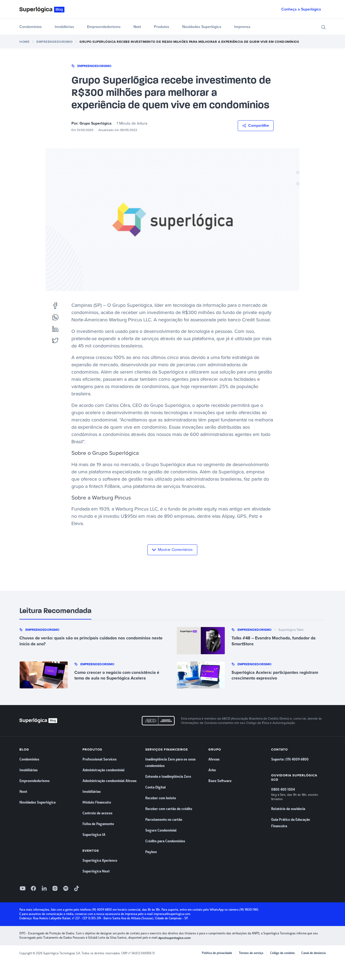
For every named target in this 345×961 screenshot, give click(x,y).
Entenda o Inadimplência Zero (168, 776)
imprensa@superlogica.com (172, 914)
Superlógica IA (93, 834)
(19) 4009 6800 (102, 910)
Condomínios (30, 26)
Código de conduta (282, 953)
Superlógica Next (96, 871)
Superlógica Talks (291, 630)
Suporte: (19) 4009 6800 (290, 759)
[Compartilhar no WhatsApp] (55, 317)
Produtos (161, 26)
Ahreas (214, 759)
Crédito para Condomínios (165, 841)
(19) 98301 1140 (248, 910)
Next (137, 26)
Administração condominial (103, 770)
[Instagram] (55, 888)
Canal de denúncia (313, 953)
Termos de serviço (251, 953)
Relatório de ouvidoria (288, 809)
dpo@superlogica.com (174, 938)
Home (24, 42)
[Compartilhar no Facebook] (55, 305)
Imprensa (242, 26)
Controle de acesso (97, 813)
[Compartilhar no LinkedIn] (55, 328)
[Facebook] (33, 888)
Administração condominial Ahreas (109, 781)
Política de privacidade (217, 953)
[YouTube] (22, 888)
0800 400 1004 (283, 789)
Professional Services (99, 759)
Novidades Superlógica (201, 26)
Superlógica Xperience (99, 860)
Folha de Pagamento (98, 824)
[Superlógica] (41, 9)
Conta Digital (155, 787)
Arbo (212, 770)
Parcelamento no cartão (163, 819)
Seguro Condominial (161, 830)
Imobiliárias (64, 26)
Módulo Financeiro (96, 802)
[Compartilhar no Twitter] (55, 340)
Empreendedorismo (103, 26)
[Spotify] (66, 888)
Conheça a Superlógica (301, 9)
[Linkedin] (44, 888)
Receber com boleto (160, 798)
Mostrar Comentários (175, 549)
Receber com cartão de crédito (168, 809)
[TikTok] (76, 888)
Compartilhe (258, 125)
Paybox (151, 852)
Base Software (220, 781)
